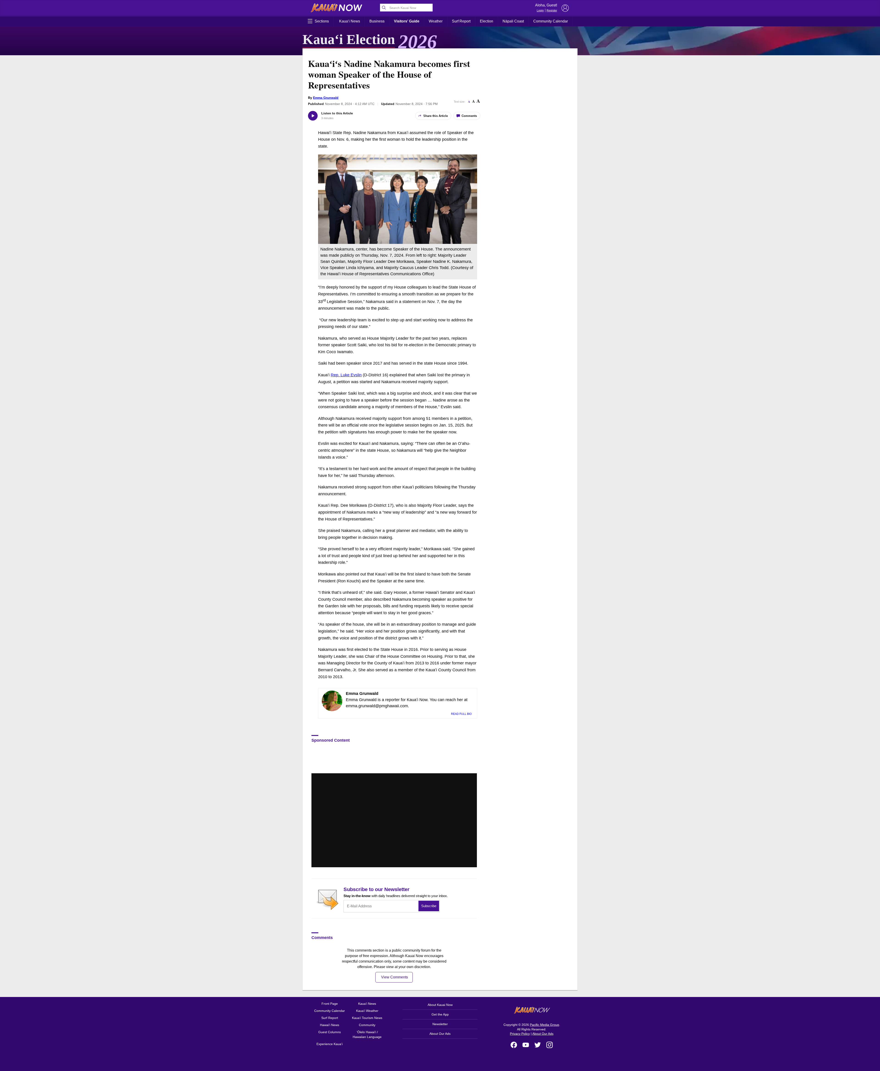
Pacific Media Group (544, 1025)
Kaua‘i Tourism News (367, 1018)
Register (552, 10)
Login (540, 10)
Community (367, 1025)
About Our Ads (440, 1033)
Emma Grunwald (325, 97)
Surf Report (461, 21)
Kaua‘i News (349, 21)
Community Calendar (550, 21)
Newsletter (440, 1024)
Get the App (440, 1014)
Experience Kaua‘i (329, 1044)
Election (486, 21)
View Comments (394, 977)
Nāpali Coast (513, 21)
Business (377, 21)
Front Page (330, 1003)
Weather (436, 21)
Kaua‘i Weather (367, 1011)
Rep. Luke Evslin (346, 375)
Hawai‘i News (329, 1025)
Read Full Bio (461, 714)
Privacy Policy (520, 1033)
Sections (322, 21)
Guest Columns (329, 1032)
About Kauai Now (440, 1005)
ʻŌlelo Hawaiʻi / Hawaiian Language (367, 1034)
